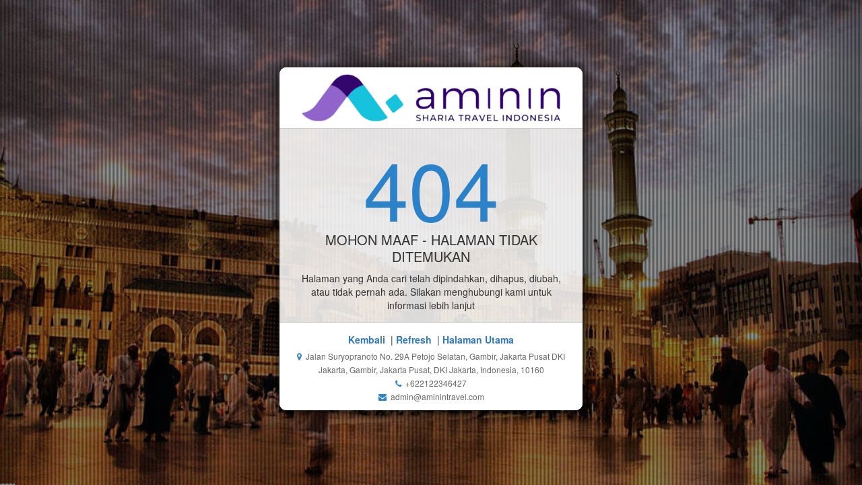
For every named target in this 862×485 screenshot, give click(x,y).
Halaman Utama (478, 339)
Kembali (366, 339)
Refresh (414, 339)
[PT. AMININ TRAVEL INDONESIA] (431, 97)
